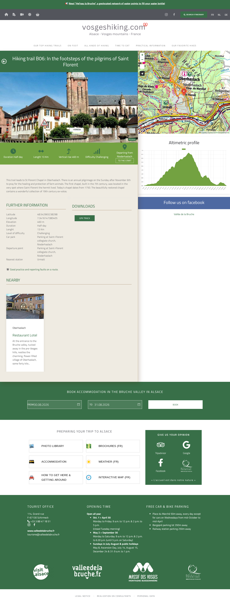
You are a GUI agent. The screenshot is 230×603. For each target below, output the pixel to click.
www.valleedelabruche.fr (40, 531)
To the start (124, 160)
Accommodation (53, 461)
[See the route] (142, 73)
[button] (184, 92)
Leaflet (204, 132)
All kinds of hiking (96, 45)
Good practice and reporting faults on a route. (34, 269)
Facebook (161, 471)
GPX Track (84, 218)
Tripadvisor (160, 453)
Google (186, 453)
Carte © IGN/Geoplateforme (218, 132)
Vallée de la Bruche (184, 214)
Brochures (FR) (111, 446)
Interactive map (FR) (114, 477)
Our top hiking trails (47, 45)
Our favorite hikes (184, 45)
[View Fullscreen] (142, 66)
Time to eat (122, 45)
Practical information (151, 45)
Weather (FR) (109, 461)
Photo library (52, 446)
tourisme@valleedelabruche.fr (43, 534)
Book (175, 404)
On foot (73, 45)
